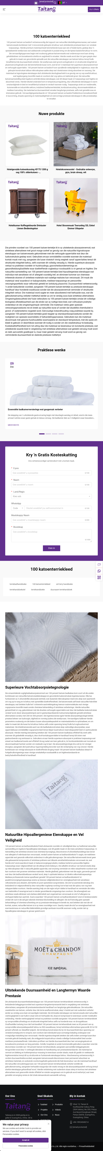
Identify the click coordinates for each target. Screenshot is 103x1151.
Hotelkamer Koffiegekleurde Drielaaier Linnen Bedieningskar (27, 227)
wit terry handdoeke (64, 584)
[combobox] (51, 496)
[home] (47, 9)
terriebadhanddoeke (18, 584)
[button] (42, 433)
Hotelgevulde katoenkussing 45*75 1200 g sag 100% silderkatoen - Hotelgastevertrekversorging (27, 171)
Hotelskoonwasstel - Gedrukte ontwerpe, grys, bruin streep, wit (75, 171)
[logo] (19, 1107)
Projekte (43, 1110)
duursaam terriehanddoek (61, 590)
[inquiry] (99, 564)
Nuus (57, 1115)
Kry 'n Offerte (94, 9)
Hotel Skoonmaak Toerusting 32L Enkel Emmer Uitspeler (76, 227)
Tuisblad (43, 1104)
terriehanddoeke (38, 590)
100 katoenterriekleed (41, 584)
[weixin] (99, 577)
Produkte (59, 1104)
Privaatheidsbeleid (86, 1146)
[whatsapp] (99, 571)
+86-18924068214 (81, 1122)
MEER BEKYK (13, 425)
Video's (58, 1110)
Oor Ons (43, 1115)
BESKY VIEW (27, 144)
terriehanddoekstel (17, 590)
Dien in (51, 548)
